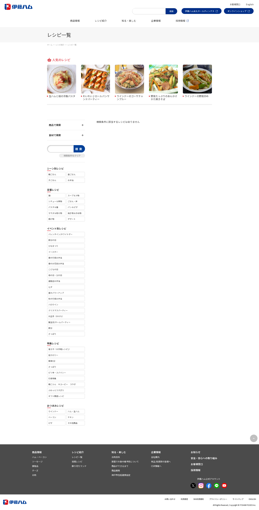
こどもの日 (53, 269)
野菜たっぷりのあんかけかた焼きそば (164, 97)
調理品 (35, 466)
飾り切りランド (79, 466)
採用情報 (180, 20)
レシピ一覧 (77, 457)
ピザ (50, 423)
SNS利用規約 (198, 499)
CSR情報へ (156, 466)
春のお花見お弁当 (56, 263)
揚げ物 (51, 219)
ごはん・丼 (72, 201)
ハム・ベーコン (39, 457)
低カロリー (53, 355)
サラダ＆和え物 (55, 213)
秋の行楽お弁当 (55, 298)
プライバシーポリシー (218, 499)
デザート (72, 219)
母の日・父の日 (55, 275)
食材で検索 (55, 135)
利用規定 (184, 499)
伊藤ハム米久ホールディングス (199, 11)
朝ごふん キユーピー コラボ (62, 384)
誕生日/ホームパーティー (59, 322)
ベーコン (52, 417)
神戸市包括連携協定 (121, 474)
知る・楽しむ (129, 20)
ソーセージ (37, 461)
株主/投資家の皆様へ (161, 461)
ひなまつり (53, 245)
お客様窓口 (235, 4)
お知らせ (195, 452)
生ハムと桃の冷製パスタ (62, 96)
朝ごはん (52, 174)
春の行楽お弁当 (55, 257)
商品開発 (116, 470)
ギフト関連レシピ (56, 396)
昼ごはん (72, 174)
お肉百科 (116, 457)
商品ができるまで (120, 466)
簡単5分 (51, 360)
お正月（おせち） (56, 316)
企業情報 (156, 20)
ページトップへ (254, 438)
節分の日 (52, 240)
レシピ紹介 (101, 20)
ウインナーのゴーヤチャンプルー (130, 97)
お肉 (34, 474)
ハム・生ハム (73, 411)
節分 (50, 328)
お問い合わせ (170, 499)
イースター (53, 251)
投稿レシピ (77, 461)
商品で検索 (55, 125)
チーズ (35, 470)
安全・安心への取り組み (204, 458)
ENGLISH (252, 499)
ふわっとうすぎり (56, 390)
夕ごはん (52, 180)
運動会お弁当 (54, 281)
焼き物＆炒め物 (74, 213)
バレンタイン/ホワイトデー (60, 234)
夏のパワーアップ (56, 292)
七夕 (50, 287)
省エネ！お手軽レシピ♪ (59, 349)
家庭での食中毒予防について (125, 461)
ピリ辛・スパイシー (57, 372)
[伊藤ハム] (19, 10)
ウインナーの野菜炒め (197, 96)
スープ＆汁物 (73, 195)
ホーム (49, 44)
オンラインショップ (237, 11)
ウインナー (53, 411)
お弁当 (71, 180)
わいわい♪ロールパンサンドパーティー (96, 97)
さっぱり (52, 333)
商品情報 (75, 20)
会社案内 (155, 457)
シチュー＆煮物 (55, 201)
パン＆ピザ (73, 207)
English (250, 4)
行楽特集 (52, 378)
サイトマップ (238, 499)
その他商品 (72, 423)
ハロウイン (53, 304)
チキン (71, 417)
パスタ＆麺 (53, 207)
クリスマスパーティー (58, 310)
